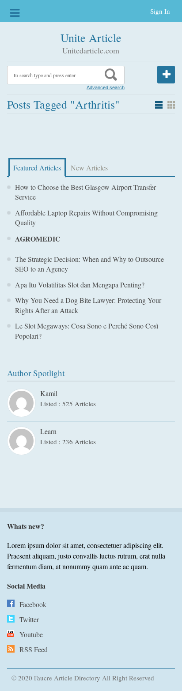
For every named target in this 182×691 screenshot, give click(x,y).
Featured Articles (37, 167)
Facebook (32, 604)
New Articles (89, 167)
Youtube (31, 634)
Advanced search (106, 87)
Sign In (160, 11)
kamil (48, 393)
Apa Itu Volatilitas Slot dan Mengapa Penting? (79, 284)
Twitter (29, 619)
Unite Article (91, 37)
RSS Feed (33, 649)
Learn (48, 431)
